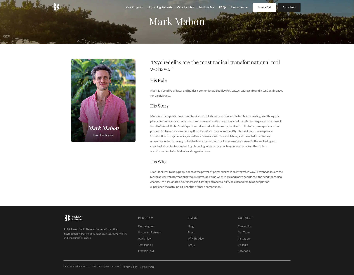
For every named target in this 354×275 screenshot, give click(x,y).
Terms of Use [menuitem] (147, 266)
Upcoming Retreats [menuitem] (160, 7)
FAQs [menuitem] (222, 7)
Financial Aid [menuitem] (146, 250)
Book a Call (264, 7)
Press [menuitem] (191, 232)
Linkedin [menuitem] (243, 244)
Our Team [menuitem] (244, 232)
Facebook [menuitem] (244, 250)
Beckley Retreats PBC (85, 266)
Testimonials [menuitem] (206, 7)
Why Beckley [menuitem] (185, 7)
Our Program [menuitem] (134, 7)
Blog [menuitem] (191, 226)
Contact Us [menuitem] (244, 226)
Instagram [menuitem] (244, 238)
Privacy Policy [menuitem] (130, 266)
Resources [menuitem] (237, 7)
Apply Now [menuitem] (144, 238)
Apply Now (289, 7)
